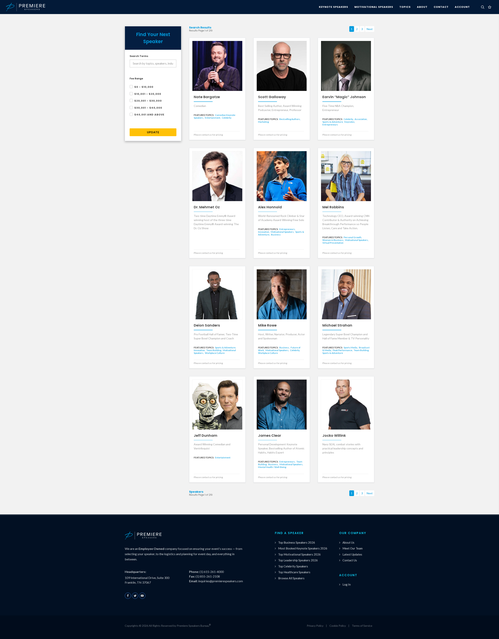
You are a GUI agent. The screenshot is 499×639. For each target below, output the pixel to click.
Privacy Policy (315, 625)
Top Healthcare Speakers (294, 572)
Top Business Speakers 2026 (296, 542)
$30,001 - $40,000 (148, 108)
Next (370, 29)
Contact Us (349, 560)
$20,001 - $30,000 (148, 101)
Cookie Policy (337, 625)
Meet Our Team (352, 548)
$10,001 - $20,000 (147, 94)
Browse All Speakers (291, 578)
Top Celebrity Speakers (293, 566)
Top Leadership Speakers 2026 (298, 560)
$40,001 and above (149, 114)
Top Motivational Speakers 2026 (299, 554)
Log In (346, 584)
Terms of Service (362, 625)
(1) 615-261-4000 (212, 571)
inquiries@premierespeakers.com (220, 581)
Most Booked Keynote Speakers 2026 (302, 548)
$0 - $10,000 (143, 87)
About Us (348, 542)
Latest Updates (352, 554)
